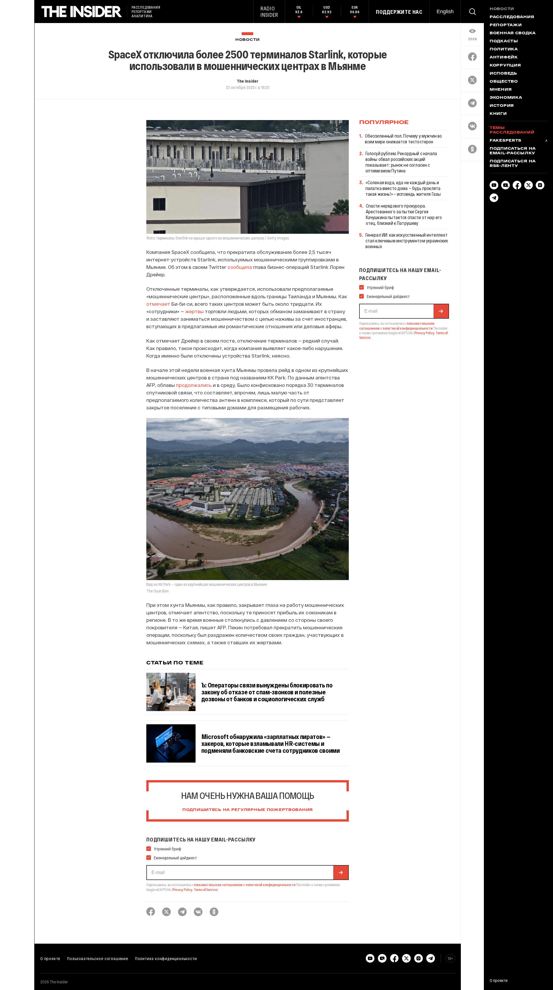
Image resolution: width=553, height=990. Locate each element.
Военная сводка (513, 33)
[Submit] (340, 872)
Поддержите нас (399, 12)
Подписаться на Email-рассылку (513, 151)
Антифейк (504, 57)
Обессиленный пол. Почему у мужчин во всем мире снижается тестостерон (403, 138)
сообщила (240, 267)
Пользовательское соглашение (97, 958)
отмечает (158, 304)
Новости (247, 39)
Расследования (512, 17)
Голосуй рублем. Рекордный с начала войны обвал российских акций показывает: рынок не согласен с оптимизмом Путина (401, 162)
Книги (498, 114)
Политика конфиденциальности (166, 958)
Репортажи (506, 25)
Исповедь (503, 73)
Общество (504, 81)
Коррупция (505, 65)
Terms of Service (205, 890)
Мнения (501, 90)
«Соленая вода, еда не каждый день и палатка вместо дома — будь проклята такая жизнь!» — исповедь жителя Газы (403, 188)
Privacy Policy (182, 890)
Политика (504, 49)
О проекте (50, 958)
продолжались (194, 385)
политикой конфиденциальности (271, 885)
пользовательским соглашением (218, 885)
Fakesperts (505, 140)
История (502, 106)
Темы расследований (512, 130)
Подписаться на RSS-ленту (513, 164)
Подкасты (504, 41)
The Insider (247, 80)
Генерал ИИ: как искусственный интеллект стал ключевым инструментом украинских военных (406, 240)
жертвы (194, 311)
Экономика (506, 98)
